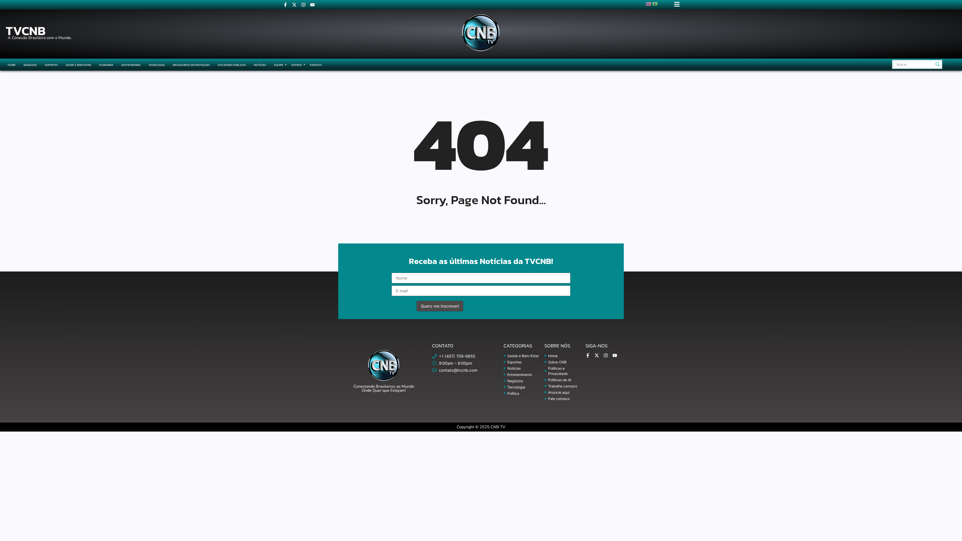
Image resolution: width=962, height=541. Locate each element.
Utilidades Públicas (232, 65)
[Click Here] (677, 4)
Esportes (51, 65)
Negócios (30, 65)
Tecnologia (157, 65)
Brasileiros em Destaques (191, 65)
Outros (296, 65)
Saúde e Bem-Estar (78, 65)
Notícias (260, 65)
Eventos (316, 65)
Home (12, 65)
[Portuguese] (655, 3)
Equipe (278, 65)
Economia (106, 65)
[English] (648, 3)
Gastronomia (131, 65)
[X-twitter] (294, 5)
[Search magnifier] (937, 64)
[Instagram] (303, 5)
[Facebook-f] (285, 5)
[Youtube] (312, 5)
